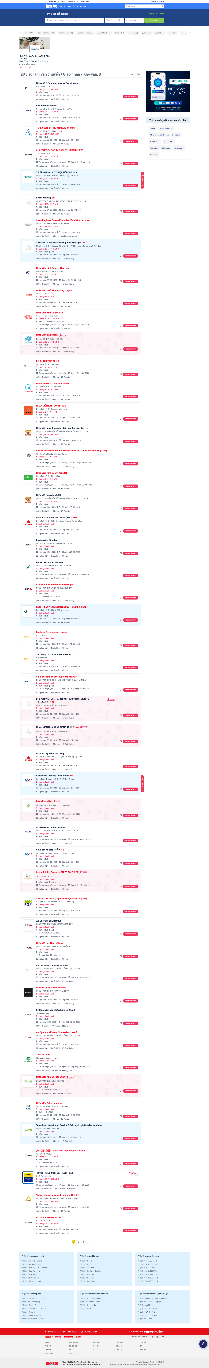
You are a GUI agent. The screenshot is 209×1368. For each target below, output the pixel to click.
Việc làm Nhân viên (29, 1305)
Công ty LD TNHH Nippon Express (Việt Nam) (55, 901)
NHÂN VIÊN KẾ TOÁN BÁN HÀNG (52, 383)
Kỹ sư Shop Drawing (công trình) (54, 775)
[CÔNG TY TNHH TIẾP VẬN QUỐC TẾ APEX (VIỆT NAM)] (28, 970)
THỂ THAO (119, 1342)
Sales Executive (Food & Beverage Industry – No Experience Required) (71, 450)
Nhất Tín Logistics (44, 1176)
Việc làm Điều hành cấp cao (33, 1319)
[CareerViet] (153, 1332)
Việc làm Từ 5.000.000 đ (147, 1264)
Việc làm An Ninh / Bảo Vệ (32, 1261)
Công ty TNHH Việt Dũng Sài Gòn (49, 339)
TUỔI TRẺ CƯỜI (84, 2)
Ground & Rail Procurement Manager (54, 584)
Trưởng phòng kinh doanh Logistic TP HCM (57, 1195)
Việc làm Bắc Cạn (87, 1278)
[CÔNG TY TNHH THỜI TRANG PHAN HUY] (28, 992)
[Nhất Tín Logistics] (28, 1177)
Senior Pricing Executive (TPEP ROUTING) (57, 872)
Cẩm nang (81, 6)
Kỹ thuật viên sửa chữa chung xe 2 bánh (55, 1010)
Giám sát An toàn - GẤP (50, 849)
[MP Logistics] (28, 637)
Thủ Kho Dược (43, 1054)
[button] (121, 96)
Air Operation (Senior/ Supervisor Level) (56, 1032)
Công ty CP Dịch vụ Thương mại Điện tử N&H (54, 109)
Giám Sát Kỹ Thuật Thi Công (50, 753)
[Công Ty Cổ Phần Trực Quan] (28, 366)
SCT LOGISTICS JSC (44, 876)
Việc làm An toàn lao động (32, 1264)
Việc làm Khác (85, 1308)
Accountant (169, 141)
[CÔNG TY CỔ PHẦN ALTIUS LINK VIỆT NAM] (28, 567)
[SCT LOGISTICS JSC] (28, 877)
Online (152, 128)
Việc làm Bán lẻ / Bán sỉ (31, 1271)
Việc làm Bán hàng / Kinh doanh (34, 1267)
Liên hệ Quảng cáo (115, 1364)
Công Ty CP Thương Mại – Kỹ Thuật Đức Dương (55, 779)
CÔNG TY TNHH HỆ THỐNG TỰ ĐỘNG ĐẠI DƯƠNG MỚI (57, 175)
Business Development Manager (52, 632)
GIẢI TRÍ (95, 1349)
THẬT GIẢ (143, 1349)
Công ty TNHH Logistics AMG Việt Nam (52, 1106)
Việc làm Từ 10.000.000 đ (147, 1271)
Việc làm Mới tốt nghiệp (31, 1302)
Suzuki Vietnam (42, 1013)
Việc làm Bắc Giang (87, 1281)
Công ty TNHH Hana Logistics (48, 386)
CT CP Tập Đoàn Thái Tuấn (47, 316)
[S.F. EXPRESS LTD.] (28, 88)
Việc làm (71, 6)
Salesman (166, 148)
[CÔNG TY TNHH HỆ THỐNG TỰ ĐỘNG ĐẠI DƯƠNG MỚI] (28, 177)
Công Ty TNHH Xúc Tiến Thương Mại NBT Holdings (57, 1198)
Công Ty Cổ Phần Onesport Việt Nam (51, 409)
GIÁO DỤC (143, 1342)
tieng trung (155, 141)
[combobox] (74, 20)
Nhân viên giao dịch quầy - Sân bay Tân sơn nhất (62, 428)
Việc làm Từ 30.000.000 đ (148, 1281)
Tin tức (62, 6)
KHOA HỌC (119, 1346)
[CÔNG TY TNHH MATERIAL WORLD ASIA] (28, 225)
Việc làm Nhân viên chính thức (92, 1298)
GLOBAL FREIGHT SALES (48, 1217)
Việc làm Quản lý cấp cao (31, 1315)
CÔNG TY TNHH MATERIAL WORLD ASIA (52, 223)
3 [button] (83, 1242)
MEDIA (47, 1342)
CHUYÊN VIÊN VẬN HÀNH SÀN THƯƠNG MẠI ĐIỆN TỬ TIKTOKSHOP (62, 700)
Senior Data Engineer (46, 105)
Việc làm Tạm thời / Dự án (90, 1302)
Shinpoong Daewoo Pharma (47, 1058)
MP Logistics (41, 635)
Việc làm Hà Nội (86, 1261)
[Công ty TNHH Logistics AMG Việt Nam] (28, 1108)
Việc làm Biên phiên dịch (31, 1281)
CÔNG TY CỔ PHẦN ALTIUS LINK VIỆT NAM (53, 565)
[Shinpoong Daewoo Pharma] (28, 1059)
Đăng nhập (159, 13)
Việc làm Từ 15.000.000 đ (147, 1274)
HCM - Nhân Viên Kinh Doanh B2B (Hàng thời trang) (61, 606)
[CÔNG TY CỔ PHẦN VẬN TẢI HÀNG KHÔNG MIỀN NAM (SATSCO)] (28, 433)
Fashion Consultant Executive (51, 987)
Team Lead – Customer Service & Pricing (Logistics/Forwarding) (69, 1125)
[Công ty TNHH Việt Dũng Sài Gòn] (28, 339)
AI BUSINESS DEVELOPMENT (50, 827)
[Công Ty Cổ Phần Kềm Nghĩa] (28, 478)
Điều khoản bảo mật (130, 1364)
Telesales (154, 154)
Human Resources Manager (50, 562)
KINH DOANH (73, 1342)
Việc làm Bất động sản (30, 1278)
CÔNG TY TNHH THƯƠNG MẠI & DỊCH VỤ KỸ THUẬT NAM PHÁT (61, 680)
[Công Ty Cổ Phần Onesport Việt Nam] (28, 410)
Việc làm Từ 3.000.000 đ (147, 1261)
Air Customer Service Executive (52, 965)
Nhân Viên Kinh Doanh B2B (49, 312)
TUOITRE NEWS (73, 2)
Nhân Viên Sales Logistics (49, 1103)
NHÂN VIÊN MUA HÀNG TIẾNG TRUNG (57, 727)
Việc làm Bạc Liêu (87, 1274)
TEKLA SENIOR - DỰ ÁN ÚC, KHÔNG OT (55, 128)
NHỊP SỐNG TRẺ (98, 1342)
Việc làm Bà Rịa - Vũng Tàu (90, 1271)
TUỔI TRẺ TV (62, 2)
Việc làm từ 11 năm (145, 1319)
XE (70, 1349)
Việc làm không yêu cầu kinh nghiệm (152, 1298)
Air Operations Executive (48, 920)
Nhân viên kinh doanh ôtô (48, 495)
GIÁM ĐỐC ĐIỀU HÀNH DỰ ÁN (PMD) (56, 517)
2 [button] (78, 1242)
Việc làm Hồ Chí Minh (88, 1264)
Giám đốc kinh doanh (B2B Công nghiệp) (56, 676)
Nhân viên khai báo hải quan (50, 943)
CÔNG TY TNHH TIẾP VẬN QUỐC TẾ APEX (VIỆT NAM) (58, 968)
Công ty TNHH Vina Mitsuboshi (49, 131)
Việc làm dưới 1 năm (145, 1305)
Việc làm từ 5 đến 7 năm (147, 1312)
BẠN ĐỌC (143, 1346)
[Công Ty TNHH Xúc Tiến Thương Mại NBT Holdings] (28, 1200)
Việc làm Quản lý (28, 1312)
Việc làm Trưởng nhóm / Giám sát (35, 1308)
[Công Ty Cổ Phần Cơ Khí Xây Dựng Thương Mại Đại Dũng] (28, 522)
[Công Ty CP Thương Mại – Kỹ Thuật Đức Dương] (28, 780)
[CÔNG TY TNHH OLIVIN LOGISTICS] (28, 1081)
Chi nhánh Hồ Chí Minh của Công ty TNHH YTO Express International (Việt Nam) (69, 246)
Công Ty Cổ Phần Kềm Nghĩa (48, 476)
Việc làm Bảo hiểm (29, 1274)
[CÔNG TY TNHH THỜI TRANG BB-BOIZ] (28, 704)
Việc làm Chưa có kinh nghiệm (150, 1302)
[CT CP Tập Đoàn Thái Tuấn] (28, 317)
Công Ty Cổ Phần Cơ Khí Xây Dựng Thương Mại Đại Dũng (59, 521)
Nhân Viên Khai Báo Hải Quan (50, 1076)
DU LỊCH (71, 1353)
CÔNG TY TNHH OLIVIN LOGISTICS (50, 1081)
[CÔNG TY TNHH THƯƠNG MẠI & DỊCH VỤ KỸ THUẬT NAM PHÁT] (28, 681)
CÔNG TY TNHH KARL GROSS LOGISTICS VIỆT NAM (57, 830)
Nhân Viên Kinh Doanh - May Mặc (52, 268)
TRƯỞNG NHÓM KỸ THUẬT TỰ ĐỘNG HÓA (56, 172)
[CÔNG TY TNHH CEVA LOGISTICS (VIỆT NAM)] (28, 589)
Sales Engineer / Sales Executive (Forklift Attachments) (64, 220)
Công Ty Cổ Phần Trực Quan (47, 364)
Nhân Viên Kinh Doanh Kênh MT (51, 473)
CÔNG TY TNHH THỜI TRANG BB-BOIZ (51, 705)
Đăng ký (151, 13)
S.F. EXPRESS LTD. (44, 86)
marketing (154, 148)
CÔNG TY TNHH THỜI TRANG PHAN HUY (52, 991)
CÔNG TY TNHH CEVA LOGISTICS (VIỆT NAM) (54, 588)
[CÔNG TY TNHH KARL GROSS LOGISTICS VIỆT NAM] (28, 832)
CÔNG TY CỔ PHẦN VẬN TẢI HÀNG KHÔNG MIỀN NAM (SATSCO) (62, 431)
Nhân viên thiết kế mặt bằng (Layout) (54, 290)
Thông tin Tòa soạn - (143, 1362)
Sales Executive (44, 801)
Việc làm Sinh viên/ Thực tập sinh (35, 1298)
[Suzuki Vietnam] (28, 1015)
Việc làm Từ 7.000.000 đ (147, 1267)
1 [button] (73, 1242)
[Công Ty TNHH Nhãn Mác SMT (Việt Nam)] (28, 806)
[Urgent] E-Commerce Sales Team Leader (57, 83)
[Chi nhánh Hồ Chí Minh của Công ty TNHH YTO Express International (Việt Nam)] (28, 247)
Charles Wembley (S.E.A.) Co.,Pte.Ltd (51, 454)
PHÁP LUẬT (49, 1353)
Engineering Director (46, 540)
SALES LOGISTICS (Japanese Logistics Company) (61, 898)
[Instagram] (157, 1336)
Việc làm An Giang (87, 1267)
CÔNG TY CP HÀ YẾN (44, 293)
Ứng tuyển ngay (130, 96)
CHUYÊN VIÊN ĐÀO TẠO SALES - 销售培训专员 (59, 150)
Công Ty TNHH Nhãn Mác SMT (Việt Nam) (53, 805)
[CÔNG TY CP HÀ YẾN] (28, 295)
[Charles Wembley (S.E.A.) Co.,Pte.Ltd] (28, 455)
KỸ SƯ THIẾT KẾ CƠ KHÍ (48, 361)
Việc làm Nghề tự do (88, 1305)
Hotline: (155, 1364)
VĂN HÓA (96, 1346)
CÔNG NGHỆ (73, 1346)
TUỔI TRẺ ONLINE (50, 2)
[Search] (162, 6)
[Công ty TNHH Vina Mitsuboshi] (28, 133)
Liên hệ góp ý (142, 1364)
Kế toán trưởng (45, 197)
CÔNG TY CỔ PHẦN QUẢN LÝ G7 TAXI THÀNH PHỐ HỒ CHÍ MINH (61, 201)
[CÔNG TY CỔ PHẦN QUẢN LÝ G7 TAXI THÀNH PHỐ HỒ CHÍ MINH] (28, 202)
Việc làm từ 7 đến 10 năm (147, 1315)
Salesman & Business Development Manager (60, 242)
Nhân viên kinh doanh (47, 334)
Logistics (176, 135)
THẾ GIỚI (48, 1349)
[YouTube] (163, 1336)
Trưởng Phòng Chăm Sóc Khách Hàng (54, 1172)
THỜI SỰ (48, 1346)
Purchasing (178, 148)
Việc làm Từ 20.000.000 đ (148, 1278)
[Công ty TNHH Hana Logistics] (28, 388)
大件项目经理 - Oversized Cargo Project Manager (61, 1150)
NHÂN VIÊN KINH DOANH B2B (51, 405)
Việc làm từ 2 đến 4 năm (147, 1308)
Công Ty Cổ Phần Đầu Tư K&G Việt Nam (52, 610)
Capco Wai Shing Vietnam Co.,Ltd (50, 271)
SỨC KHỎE (119, 1349)
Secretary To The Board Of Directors (54, 654)
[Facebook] (152, 1336)
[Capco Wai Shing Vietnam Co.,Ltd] (28, 273)
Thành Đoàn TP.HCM (157, 1362)
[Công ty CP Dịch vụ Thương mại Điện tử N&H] (28, 110)
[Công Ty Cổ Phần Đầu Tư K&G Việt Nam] (28, 611)
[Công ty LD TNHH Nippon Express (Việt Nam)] (28, 903)
